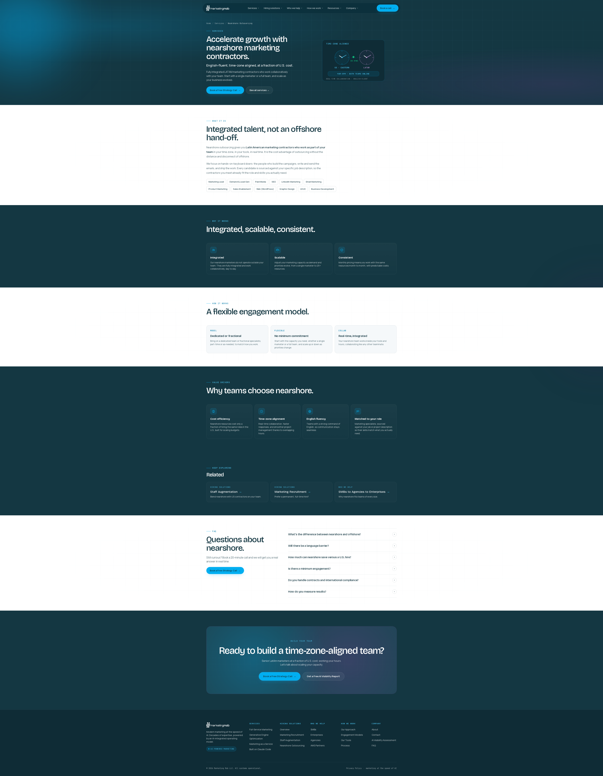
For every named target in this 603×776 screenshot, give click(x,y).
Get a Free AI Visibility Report (323, 676)
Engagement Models (352, 734)
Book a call (387, 8)
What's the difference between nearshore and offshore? (341, 534)
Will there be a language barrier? (341, 546)
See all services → (259, 90)
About (375, 729)
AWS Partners (318, 745)
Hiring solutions (272, 8)
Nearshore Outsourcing (292, 745)
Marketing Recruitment (292, 734)
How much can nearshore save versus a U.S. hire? (341, 557)
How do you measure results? (341, 591)
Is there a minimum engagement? (341, 568)
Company (351, 8)
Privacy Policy (354, 768)
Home (208, 23)
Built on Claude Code (260, 749)
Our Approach (348, 729)
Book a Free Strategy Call (225, 90)
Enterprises (317, 734)
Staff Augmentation (290, 740)
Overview (285, 729)
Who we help (293, 8)
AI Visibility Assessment (384, 740)
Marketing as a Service (261, 743)
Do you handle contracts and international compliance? (341, 580)
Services (252, 8)
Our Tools (346, 740)
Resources (333, 8)
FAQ (374, 745)
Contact (376, 734)
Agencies (316, 740)
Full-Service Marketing (260, 729)
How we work (314, 8)
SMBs (313, 729)
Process (345, 745)
